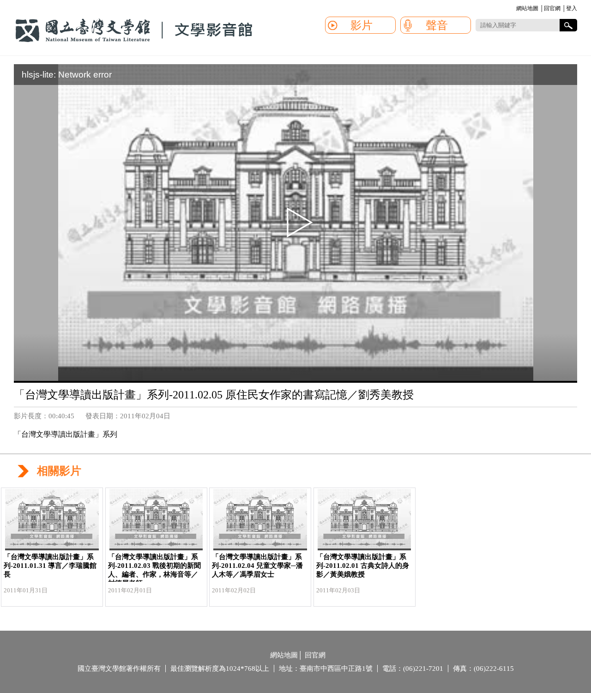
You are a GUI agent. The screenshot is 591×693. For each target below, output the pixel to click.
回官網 (552, 8)
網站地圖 (527, 8)
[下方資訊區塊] (266, 656)
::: (514, 9)
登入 (571, 8)
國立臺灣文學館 (134, 30)
